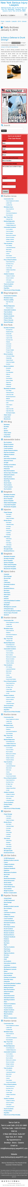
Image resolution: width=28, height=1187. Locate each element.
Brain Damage (8, 576)
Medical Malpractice (9, 221)
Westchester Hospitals (10, 506)
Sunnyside (8, 386)
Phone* (4, 152)
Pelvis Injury (9, 530)
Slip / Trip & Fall (8, 217)
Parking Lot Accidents (10, 464)
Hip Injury (8, 540)
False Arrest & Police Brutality (12, 290)
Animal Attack (7, 898)
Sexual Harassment (9, 880)
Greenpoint (8, 346)
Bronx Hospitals (8, 498)
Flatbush (8, 341)
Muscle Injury (7, 546)
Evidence (6, 939)
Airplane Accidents (10, 275)
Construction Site (8, 199)
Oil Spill (6, 462)
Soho (7, 402)
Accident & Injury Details (9, 163)
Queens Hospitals (9, 500)
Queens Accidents (9, 366)
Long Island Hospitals (10, 504)
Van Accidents (8, 489)
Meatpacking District (10, 396)
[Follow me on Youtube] (13, 15)
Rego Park (8, 382)
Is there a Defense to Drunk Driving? (13, 38)
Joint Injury (7, 536)
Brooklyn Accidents (9, 327)
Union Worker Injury (9, 886)
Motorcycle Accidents (11, 235)
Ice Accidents (7, 961)
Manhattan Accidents (9, 388)
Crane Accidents (8, 448)
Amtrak (8, 253)
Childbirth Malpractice (11, 225)
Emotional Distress (9, 551)
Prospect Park (9, 352)
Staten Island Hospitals (10, 502)
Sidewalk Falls (9, 219)
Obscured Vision (8, 460)
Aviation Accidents (9, 274)
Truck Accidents (9, 231)
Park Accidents (8, 975)
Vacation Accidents (9, 1009)
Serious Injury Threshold (10, 472)
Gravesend (8, 343)
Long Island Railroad (10, 247)
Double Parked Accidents (11, 450)
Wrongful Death (8, 548)
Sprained (6, 614)
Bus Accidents (9, 233)
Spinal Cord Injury (10, 518)
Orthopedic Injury (8, 608)
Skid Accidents (8, 476)
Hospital (6, 596)
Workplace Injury (8, 207)
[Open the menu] (25, 15)
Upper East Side (9, 408)
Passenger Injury (8, 466)
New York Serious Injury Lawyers (14, 3)
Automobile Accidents (16, 42)
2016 (19, 21)
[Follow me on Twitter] (3, 15)
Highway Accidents (9, 454)
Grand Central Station (11, 257)
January (24, 21)
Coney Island (9, 335)
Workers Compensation (10, 892)
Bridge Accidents (10, 239)
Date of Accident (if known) (10, 158)
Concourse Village (10, 356)
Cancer (6, 580)
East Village (8, 390)
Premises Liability (9, 299)
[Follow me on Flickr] (11, 15)
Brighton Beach (9, 331)
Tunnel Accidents (10, 241)
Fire (7, 303)
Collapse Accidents (9, 864)
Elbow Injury (9, 538)
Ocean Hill (8, 348)
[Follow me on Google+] (7, 15)
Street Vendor (7, 483)
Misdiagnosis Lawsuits (10, 606)
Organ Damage (8, 512)
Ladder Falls (9, 203)
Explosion (6, 870)
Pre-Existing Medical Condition (12, 610)
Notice (5, 971)
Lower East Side (9, 394)
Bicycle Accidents (10, 237)
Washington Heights (10, 412)
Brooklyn (6, 426)
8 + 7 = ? (4, 184)
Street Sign (7, 480)
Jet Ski (7, 271)
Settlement (7, 993)
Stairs (5, 1001)
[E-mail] (2, 15)
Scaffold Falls (9, 205)
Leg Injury (8, 532)
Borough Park (9, 329)
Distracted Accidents (9, 922)
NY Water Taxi (9, 265)
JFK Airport (8, 280)
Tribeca (7, 406)
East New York (9, 339)
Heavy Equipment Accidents (12, 200)
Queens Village (9, 380)
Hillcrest (8, 374)
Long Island (7, 417)
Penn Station (9, 255)
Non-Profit (7, 874)
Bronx (5, 428)
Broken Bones (8, 520)
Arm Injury (8, 526)
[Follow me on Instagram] (8, 15)
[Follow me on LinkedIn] (15, 15)
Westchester (7, 419)
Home (2, 21)
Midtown (8, 398)
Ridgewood (8, 384)
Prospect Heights (10, 350)
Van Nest (8, 364)
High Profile (7, 951)
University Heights (10, 362)
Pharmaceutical (9, 307)
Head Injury (7, 592)
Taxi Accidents (8, 485)
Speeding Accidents (9, 478)
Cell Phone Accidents (9, 912)
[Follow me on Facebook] (5, 15)
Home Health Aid (10, 209)
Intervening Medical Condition (12, 600)
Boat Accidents (8, 314)
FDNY (5, 945)
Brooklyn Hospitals (9, 496)
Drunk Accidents (13, 45)
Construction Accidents (10, 295)
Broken (6, 904)
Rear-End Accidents (20, 45)
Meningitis (7, 604)
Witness (6, 1016)
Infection (6, 598)
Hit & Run (6, 456)
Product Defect (8, 286)
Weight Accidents (8, 890)
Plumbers (8, 211)
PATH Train (8, 251)
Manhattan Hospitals (9, 494)
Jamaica (8, 376)
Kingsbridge (9, 358)
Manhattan (7, 424)
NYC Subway (9, 245)
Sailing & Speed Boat (10, 269)
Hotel (5, 959)
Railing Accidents (8, 987)
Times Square (9, 404)
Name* (4, 140)
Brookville (8, 368)
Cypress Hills (9, 337)
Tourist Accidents (8, 284)
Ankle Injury (9, 544)
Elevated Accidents (9, 930)
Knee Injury (8, 542)
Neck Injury (8, 522)
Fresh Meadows (9, 372)
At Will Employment (9, 858)
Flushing (8, 370)
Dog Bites (6, 288)
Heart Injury (7, 594)
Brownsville (8, 333)
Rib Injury (8, 528)
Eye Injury (6, 590)
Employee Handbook (9, 868)
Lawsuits (7, 21)
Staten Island (7, 415)
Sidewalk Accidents (9, 474)
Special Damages (8, 322)
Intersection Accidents (10, 458)
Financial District (10, 392)
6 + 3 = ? (4, 178)
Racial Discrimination (9, 878)
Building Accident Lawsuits (11, 860)
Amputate (6, 574)
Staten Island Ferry (10, 261)
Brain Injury (8, 514)
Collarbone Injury (10, 524)
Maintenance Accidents (10, 872)
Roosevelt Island (10, 400)
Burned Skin (7, 578)
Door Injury (7, 924)
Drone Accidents (10, 278)
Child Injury (7, 582)
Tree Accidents (8, 1005)
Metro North (9, 249)
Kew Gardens (9, 378)
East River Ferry (10, 263)
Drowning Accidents (9, 584)
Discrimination (9, 215)
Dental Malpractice (10, 223)
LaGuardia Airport (10, 282)
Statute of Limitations (10, 1003)
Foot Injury (8, 534)
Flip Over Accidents (9, 452)
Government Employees (11, 213)
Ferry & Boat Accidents (10, 259)
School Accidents (8, 991)
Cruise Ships (9, 267)
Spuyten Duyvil (9, 360)
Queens (6, 430)
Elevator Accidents (9, 932)
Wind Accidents (8, 1014)
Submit (5, 191)
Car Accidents (9, 229)
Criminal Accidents (5, 45)
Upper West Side (10, 410)
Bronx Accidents (8, 354)
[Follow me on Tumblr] (10, 15)
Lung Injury (8, 516)
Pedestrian (7, 468)
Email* (4, 146)
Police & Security (8, 320)
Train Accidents (8, 243)
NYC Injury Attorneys (13, 47)
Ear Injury (6, 586)
